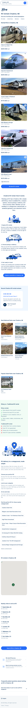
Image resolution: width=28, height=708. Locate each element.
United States (10, 18)
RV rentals (3, 18)
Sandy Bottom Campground (9, 529)
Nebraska (17, 18)
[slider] (7, 294)
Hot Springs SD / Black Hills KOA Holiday (12, 533)
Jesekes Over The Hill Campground (11, 540)
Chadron (22, 18)
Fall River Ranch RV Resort (8, 537)
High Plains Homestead (8, 519)
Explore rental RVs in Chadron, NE (14, 275)
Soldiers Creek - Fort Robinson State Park (12, 515)
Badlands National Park (7, 355)
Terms (2, 705)
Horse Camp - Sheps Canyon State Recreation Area (14, 524)
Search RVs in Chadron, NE (14, 648)
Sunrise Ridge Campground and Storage (12, 544)
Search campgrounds (6, 548)
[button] (13, 584)
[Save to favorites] (25, 28)
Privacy (7, 705)
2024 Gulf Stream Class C (10, 296)
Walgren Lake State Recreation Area (11, 511)
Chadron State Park (7, 507)
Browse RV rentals (14, 186)
